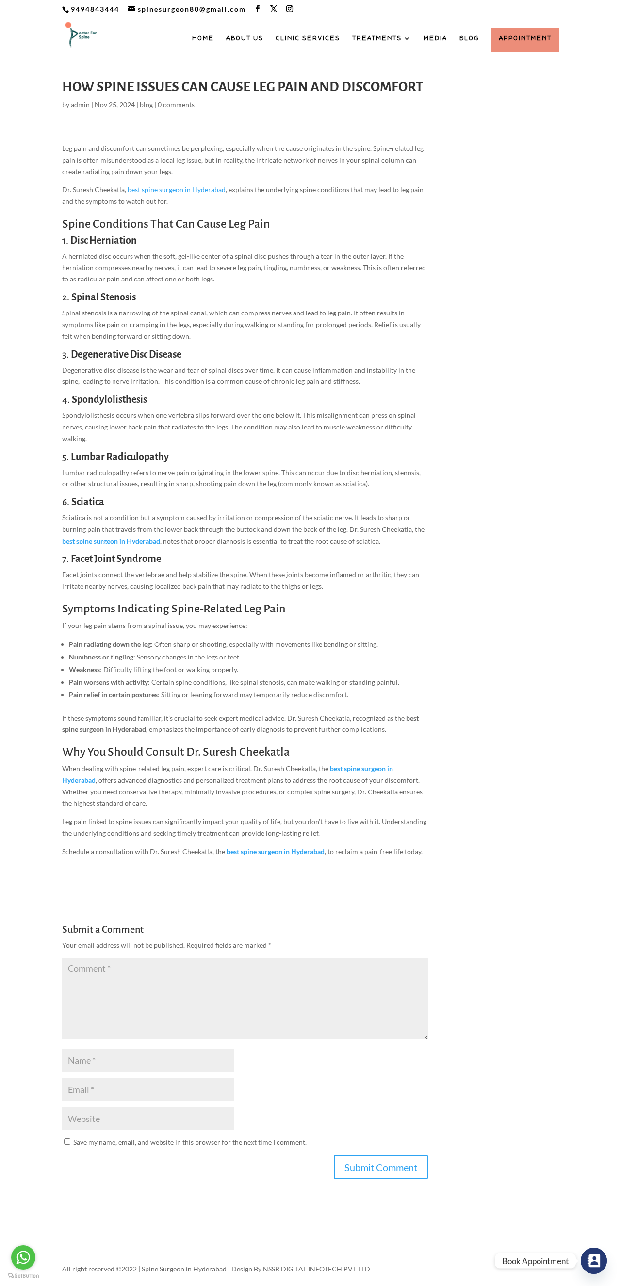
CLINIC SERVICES (308, 38)
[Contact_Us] (594, 1261)
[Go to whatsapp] (23, 1257)
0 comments (176, 104)
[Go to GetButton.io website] (23, 1276)
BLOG (469, 38)
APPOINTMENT (525, 38)
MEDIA (435, 38)
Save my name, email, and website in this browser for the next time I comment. (190, 1142)
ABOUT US (244, 38)
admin (80, 104)
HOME (203, 38)
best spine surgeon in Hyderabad (177, 189)
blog (146, 104)
